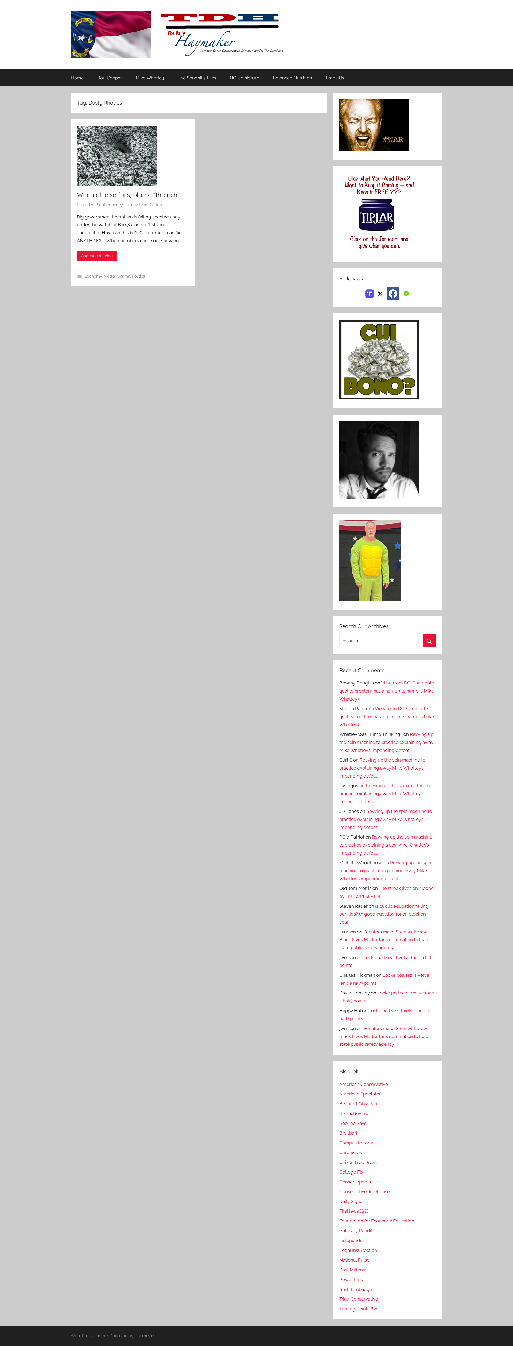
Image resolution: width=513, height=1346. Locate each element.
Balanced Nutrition (292, 77)
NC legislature (244, 77)
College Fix (351, 1172)
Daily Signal (351, 1201)
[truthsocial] (369, 293)
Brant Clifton (150, 204)
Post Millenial (353, 1269)
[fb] (393, 293)
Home (77, 77)
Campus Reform (356, 1142)
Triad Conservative (358, 1299)
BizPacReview (354, 1113)
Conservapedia (355, 1182)
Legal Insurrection (358, 1250)
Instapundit (351, 1240)
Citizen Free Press (358, 1162)
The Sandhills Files (197, 77)
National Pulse (354, 1260)
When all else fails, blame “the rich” (128, 195)
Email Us (335, 77)
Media (109, 276)
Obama (123, 276)
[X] (380, 293)
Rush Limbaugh (355, 1289)
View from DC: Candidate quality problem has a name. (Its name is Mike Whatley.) (386, 691)
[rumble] (406, 293)
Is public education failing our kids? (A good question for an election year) (384, 914)
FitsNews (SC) (353, 1211)
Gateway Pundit (356, 1230)
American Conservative (363, 1084)
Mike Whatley (150, 77)
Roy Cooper (109, 77)
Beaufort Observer (358, 1103)
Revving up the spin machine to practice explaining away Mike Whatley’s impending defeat (386, 742)
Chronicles (350, 1152)
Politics (138, 276)
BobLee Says (352, 1123)
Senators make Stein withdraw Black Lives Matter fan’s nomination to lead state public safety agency (384, 940)
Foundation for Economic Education (376, 1221)
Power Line (351, 1279)
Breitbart (348, 1133)
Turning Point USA (358, 1309)
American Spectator (360, 1094)
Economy (93, 276)
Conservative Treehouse (364, 1191)
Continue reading (97, 255)
